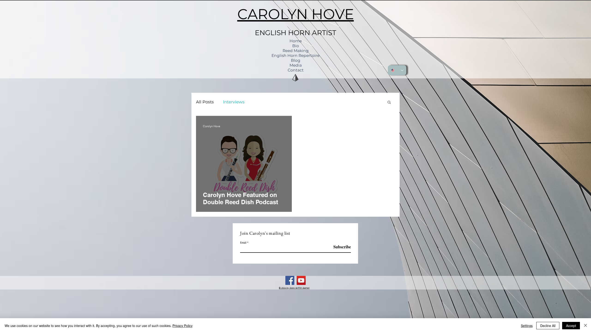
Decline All (547, 325)
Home (295, 41)
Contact (296, 70)
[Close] (585, 325)
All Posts (205, 102)
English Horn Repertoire (295, 55)
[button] (389, 102)
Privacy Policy (182, 325)
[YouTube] (301, 280)
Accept (571, 325)
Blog (295, 60)
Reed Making (296, 50)
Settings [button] (527, 325)
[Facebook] (289, 280)
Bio (295, 45)
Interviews (233, 102)
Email (243, 242)
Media (295, 65)
